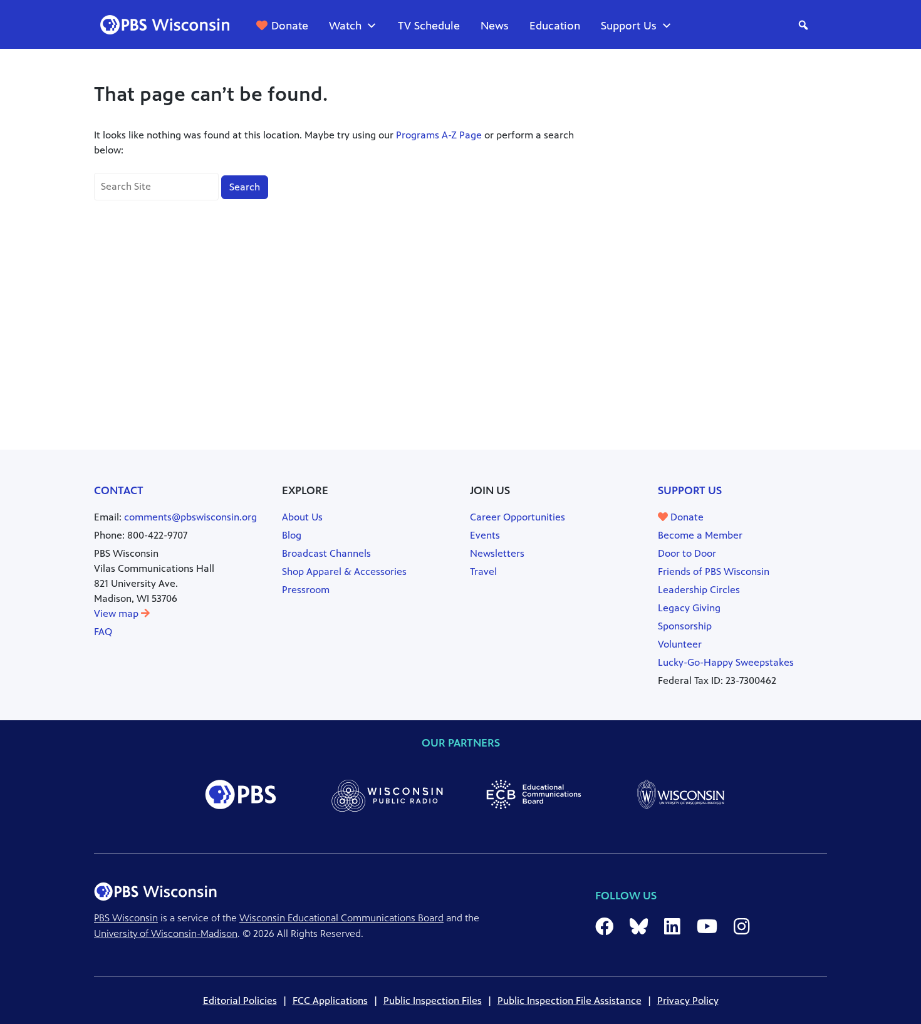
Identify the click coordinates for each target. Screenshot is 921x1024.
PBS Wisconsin (126, 918)
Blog (291, 535)
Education (554, 26)
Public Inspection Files (432, 1000)
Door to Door (687, 553)
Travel (483, 571)
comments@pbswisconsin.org (190, 517)
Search (244, 187)
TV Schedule (429, 26)
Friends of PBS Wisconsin (713, 571)
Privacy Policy (688, 1000)
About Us (302, 517)
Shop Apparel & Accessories (344, 571)
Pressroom (306, 590)
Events (485, 535)
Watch (345, 26)
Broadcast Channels (326, 553)
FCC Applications (330, 1000)
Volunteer (680, 644)
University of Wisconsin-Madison (165, 933)
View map (117, 613)
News (495, 26)
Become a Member (700, 535)
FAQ (103, 632)
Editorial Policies (240, 1000)
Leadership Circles (699, 590)
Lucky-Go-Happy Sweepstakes (726, 662)
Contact (118, 490)
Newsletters (497, 553)
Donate (289, 26)
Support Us (629, 26)
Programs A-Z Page (439, 135)
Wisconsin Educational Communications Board (341, 918)
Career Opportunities (517, 517)
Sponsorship (685, 626)
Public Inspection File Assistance (569, 1000)
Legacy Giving (689, 608)
